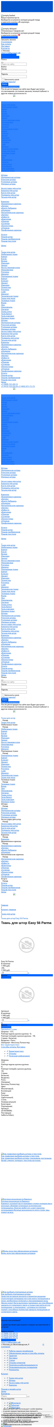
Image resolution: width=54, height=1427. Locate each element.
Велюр (4, 113)
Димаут (4, 135)
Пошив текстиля (8, 241)
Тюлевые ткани (8, 153)
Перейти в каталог (9, 24)
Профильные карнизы (11, 230)
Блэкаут (4, 133)
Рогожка (5, 124)
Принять (48, 1417)
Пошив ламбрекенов (10, 239)
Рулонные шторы (9, 182)
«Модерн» (5, 210)
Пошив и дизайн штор (11, 1389)
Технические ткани (9, 149)
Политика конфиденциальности (23, 1365)
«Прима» (5, 221)
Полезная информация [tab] (19, 1056)
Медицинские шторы (10, 177)
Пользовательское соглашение (23, 1367)
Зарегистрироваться (10, 87)
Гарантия (13, 1356)
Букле (4, 111)
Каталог (4, 1374)
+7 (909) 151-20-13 (9, 384)
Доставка (5, 46)
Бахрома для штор (9, 190)
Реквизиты (14, 1370)
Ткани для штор (8, 252)
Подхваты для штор (10, 195)
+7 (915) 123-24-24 (9, 386)
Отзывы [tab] (12, 1053)
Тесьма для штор (8, 197)
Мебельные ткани (9, 107)
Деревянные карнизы (11, 204)
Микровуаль (6, 160)
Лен (3, 157)
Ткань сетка (6, 164)
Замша (4, 118)
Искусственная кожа (10, 120)
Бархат (4, 109)
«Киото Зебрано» (8, 208)
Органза (5, 162)
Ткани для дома (8, 151)
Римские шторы (8, 179)
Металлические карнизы (12, 212)
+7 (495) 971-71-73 (26, 386)
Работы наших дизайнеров (21, 1351)
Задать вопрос (7, 1331)
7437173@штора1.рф (10, 53)
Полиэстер (6, 140)
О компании (6, 42)
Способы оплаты (8, 1047)
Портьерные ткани (9, 129)
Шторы (4, 320)
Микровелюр (7, 122)
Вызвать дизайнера (10, 57)
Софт (3, 144)
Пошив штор (7, 237)
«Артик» (4, 215)
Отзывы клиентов (17, 1363)
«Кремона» (6, 219)
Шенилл (5, 127)
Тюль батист (6, 166)
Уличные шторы (8, 184)
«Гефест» (5, 217)
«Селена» (5, 223)
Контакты (5, 48)
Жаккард (5, 116)
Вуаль (3, 155)
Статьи (12, 1360)
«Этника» (5, 228)
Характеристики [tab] (16, 1051)
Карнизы (5, 342)
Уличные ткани (8, 171)
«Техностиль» (7, 226)
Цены (3, 382)
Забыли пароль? (8, 82)
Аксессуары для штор (11, 331)
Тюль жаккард (7, 168)
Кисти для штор (8, 193)
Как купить (6, 44)
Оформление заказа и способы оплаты (26, 1353)
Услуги (4, 373)
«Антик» (4, 206)
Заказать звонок (8, 55)
